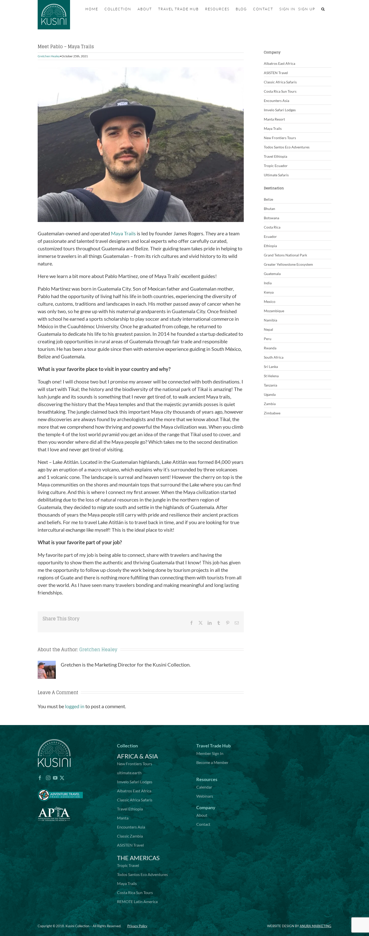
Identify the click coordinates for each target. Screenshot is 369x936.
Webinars (204, 796)
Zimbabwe (272, 413)
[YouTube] (55, 778)
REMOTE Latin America (137, 901)
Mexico (269, 301)
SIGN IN (287, 9)
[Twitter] (62, 778)
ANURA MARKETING (315, 926)
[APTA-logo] (54, 804)
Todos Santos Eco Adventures (287, 147)
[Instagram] (48, 778)
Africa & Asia (137, 756)
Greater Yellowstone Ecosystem (288, 264)
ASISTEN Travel (276, 73)
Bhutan (269, 208)
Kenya (269, 292)
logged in (74, 706)
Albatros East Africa (279, 63)
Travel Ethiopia (275, 156)
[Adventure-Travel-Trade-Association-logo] (60, 786)
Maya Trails (123, 233)
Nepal (268, 329)
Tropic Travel (128, 865)
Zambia (270, 404)
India (268, 283)
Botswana (271, 218)
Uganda (270, 394)
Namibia (270, 320)
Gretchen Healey (49, 56)
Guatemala (272, 273)
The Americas (138, 857)
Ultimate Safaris (276, 175)
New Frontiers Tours (280, 138)
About (201, 815)
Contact (203, 824)
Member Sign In (209, 753)
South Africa (273, 357)
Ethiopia (270, 246)
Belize (268, 199)
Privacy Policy (137, 926)
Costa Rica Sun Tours (280, 91)
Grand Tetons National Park (285, 255)
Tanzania (270, 385)
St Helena (271, 376)
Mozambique (274, 311)
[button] (323, 9)
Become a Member (212, 762)
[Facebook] (40, 778)
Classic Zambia (130, 836)
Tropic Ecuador (276, 165)
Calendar (204, 787)
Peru (267, 339)
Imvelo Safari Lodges (280, 110)
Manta (123, 817)
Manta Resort (274, 119)
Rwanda (270, 348)
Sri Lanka (271, 366)
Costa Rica (272, 227)
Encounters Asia (276, 100)
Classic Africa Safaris (280, 82)
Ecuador (270, 236)
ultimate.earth (129, 772)
